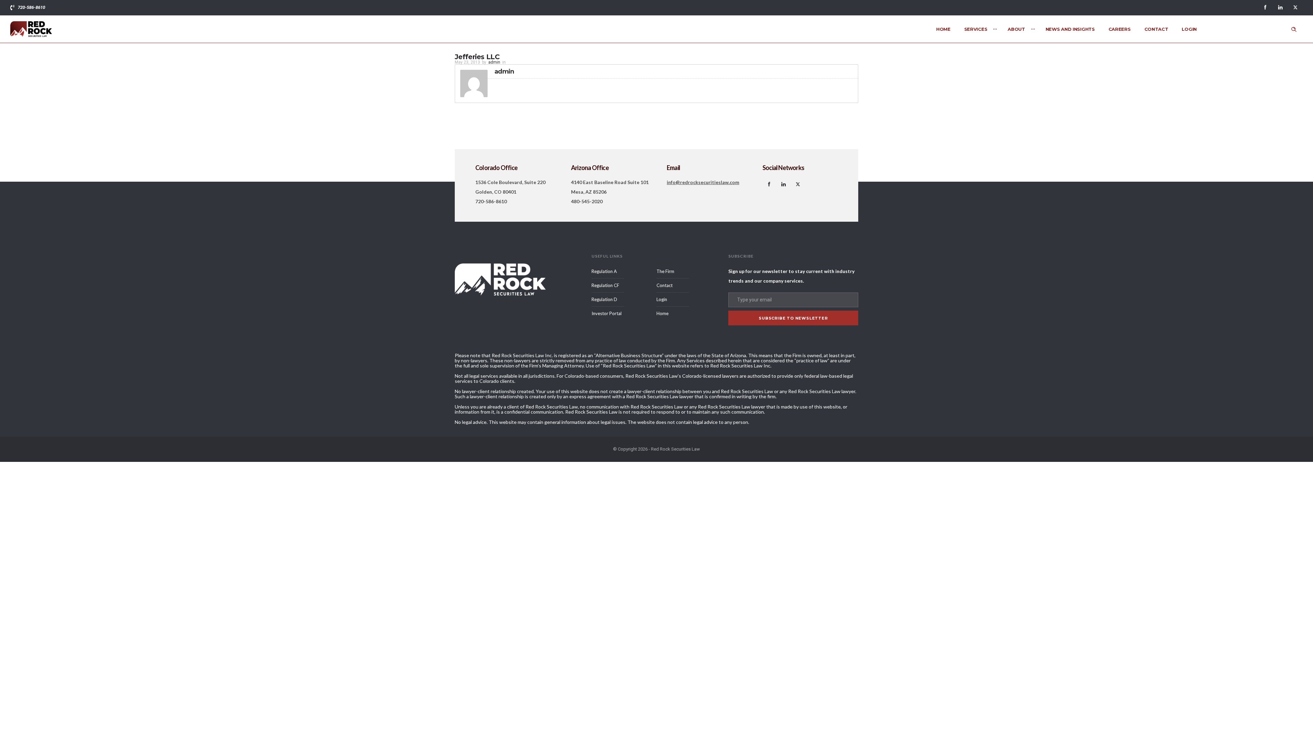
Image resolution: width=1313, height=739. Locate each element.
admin (494, 62)
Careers (1120, 29)
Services (975, 29)
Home (943, 29)
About (1016, 29)
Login (1189, 29)
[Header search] (1293, 29)
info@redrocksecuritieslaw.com (703, 182)
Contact (1156, 29)
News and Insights (1070, 29)
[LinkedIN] (1280, 7)
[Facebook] (1265, 7)
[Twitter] (1295, 7)
